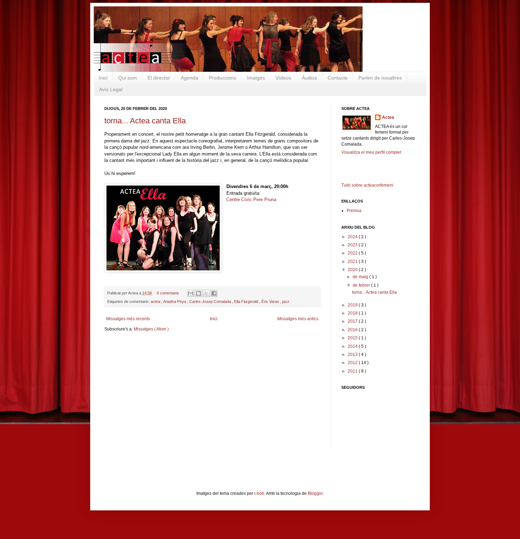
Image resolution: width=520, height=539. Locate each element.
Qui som (127, 78)
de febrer (362, 285)
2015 (353, 337)
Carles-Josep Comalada (210, 301)
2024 (353, 236)
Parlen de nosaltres (380, 78)
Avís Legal (110, 89)
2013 (353, 354)
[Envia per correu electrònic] (190, 293)
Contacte (338, 78)
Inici (103, 78)
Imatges (256, 78)
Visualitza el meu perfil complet (371, 152)
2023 (353, 244)
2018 (353, 313)
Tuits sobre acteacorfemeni (367, 185)
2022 (353, 253)
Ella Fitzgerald (246, 301)
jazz (285, 301)
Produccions (222, 78)
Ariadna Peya (175, 301)
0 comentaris (168, 293)
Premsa (354, 210)
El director (159, 78)
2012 (353, 362)
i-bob (259, 493)
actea (156, 301)
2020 (353, 269)
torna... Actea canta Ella (145, 120)
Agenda (189, 78)
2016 (353, 329)
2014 (353, 346)
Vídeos (283, 78)
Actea (388, 117)
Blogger (315, 493)
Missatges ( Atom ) (151, 329)
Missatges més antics (297, 318)
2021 (353, 261)
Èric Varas (270, 301)
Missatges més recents (128, 318)
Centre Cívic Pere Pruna (251, 199)
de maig (361, 276)
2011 (353, 371)
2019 (353, 305)
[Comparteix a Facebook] (214, 293)
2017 (353, 321)
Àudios (309, 78)
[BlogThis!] (198, 293)
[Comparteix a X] (206, 293)
